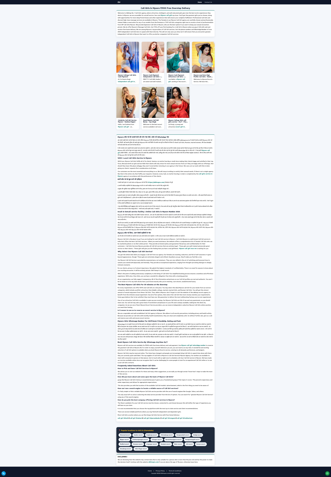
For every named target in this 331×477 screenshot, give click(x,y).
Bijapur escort (124, 439)
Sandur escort (138, 435)
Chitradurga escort (167, 435)
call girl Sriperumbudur (152, 418)
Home (200, 2)
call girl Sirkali (123, 418)
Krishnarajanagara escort (140, 439)
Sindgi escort (197, 435)
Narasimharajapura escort (173, 439)
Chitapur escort (157, 439)
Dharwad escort (125, 435)
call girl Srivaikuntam (184, 418)
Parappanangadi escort (192, 439)
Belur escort (178, 444)
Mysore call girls (167, 15)
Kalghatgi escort (151, 435)
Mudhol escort (124, 444)
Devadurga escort (125, 449)
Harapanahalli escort (182, 435)
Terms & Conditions (175, 471)
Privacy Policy (160, 471)
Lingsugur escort (151, 444)
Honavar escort (138, 444)
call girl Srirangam (168, 418)
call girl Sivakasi (136, 418)
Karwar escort (200, 444)
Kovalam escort (165, 444)
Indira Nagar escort (141, 449)
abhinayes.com (153, 462)
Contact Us (208, 2)
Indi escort (189, 444)
